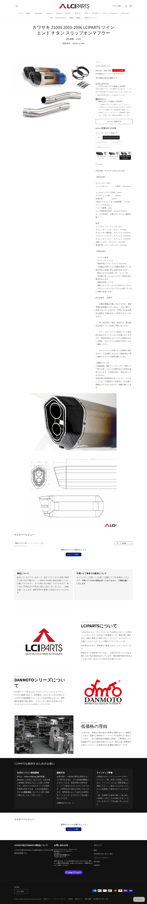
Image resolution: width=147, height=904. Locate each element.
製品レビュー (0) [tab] (21, 543)
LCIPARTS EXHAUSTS (24, 899)
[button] (16, 6)
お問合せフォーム (64, 803)
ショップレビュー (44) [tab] (36, 543)
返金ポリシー (47, 899)
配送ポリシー (79, 899)
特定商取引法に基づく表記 (103, 854)
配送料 (101, 73)
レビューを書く (73, 554)
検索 (95, 850)
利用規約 (97, 865)
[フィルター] (117, 543)
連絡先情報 (88, 899)
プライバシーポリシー (102, 858)
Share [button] (100, 164)
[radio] (98, 138)
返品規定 (97, 861)
